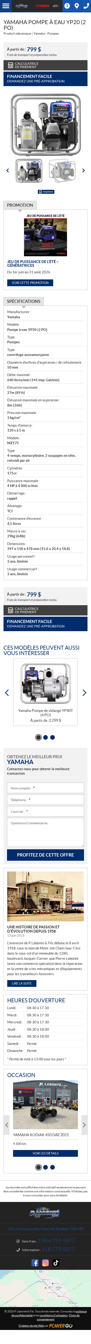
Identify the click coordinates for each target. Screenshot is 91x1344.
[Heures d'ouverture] (67, 6)
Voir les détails (46, 1153)
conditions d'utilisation (54, 1315)
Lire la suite (22, 983)
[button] (7, 170)
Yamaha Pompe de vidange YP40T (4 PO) (45, 712)
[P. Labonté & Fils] (22, 5)
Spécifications (23, 301)
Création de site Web (31, 1325)
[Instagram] (45, 1262)
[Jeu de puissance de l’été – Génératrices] (45, 234)
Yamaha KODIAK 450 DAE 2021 (41, 1135)
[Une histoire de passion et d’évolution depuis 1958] (45, 896)
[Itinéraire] (76, 6)
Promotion (20, 205)
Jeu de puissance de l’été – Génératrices (33, 263)
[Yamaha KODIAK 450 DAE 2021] (45, 1104)
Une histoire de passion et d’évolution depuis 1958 (33, 929)
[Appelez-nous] (86, 6)
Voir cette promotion (30, 283)
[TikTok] (56, 1262)
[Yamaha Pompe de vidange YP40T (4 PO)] (45, 683)
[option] (46, 124)
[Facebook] (35, 1262)
